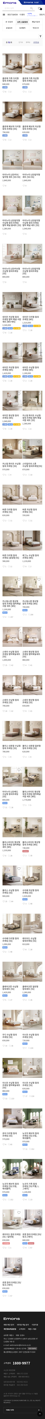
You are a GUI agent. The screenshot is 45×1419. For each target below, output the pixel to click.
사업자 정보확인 (32, 1348)
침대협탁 (22, 28)
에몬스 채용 (32, 1329)
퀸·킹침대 (9, 22)
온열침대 (9, 28)
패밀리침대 (36, 22)
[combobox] (22, 1410)
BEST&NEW (13, 14)
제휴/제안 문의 (9, 1324)
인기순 (21, 42)
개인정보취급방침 (10, 1329)
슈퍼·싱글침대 (22, 22)
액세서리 (36, 28)
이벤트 (22, 14)
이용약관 (35, 1324)
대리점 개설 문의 (23, 1324)
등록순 (28, 42)
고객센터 (22, 1329)
